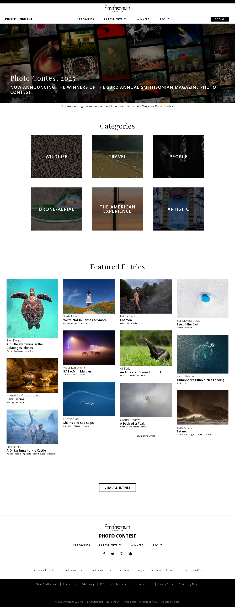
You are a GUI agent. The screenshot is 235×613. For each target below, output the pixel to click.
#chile (9, 351)
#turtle (29, 351)
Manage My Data (170, 601)
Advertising (88, 584)
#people (27, 453)
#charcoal (124, 323)
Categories (85, 19)
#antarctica (182, 383)
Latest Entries (115, 19)
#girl (77, 323)
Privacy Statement (94, 601)
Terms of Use (144, 584)
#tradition (52, 453)
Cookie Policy (112, 601)
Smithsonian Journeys (131, 570)
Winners (143, 19)
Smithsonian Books (194, 570)
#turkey (134, 323)
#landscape (182, 434)
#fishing (10, 402)
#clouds (123, 426)
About (164, 19)
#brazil (123, 375)
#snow (144, 426)
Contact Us (69, 584)
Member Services (120, 584)
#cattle (18, 453)
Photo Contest (19, 19)
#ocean (77, 426)
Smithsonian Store (101, 570)
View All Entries (117, 487)
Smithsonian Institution (43, 570)
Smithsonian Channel (163, 570)
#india (75, 374)
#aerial (180, 327)
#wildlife (141, 375)
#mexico (67, 426)
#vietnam (20, 402)
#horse (66, 374)
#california (68, 323)
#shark (85, 426)
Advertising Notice (189, 584)
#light (191, 434)
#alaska (188, 327)
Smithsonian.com (73, 570)
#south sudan (39, 453)
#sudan (199, 434)
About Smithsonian (46, 584)
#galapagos (19, 351)
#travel (82, 374)
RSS (102, 584)
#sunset (208, 434)
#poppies (85, 323)
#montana (134, 426)
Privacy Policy (165, 584)
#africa (10, 453)
